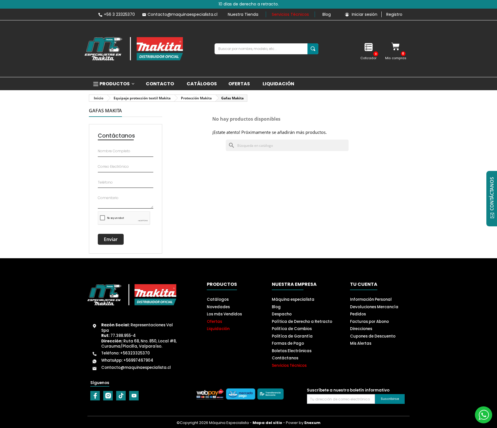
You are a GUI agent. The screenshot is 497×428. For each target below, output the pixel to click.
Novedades (218, 307)
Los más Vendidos (224, 314)
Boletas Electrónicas (291, 351)
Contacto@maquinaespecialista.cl (136, 367)
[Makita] (134, 48)
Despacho (282, 314)
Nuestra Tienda (243, 14)
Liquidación (218, 328)
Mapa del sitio (267, 422)
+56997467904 (138, 360)
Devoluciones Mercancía (374, 307)
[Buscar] (312, 48)
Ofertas (214, 321)
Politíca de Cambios (292, 328)
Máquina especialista (293, 299)
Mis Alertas (360, 343)
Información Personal (371, 299)
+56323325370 (135, 353)
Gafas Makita (105, 111)
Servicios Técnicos (290, 14)
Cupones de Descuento (372, 336)
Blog (326, 14)
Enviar (111, 239)
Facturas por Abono (369, 321)
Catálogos (218, 299)
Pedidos (358, 314)
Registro (394, 14)
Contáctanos (285, 358)
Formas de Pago (288, 343)
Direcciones (361, 328)
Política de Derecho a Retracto (302, 321)
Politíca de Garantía (292, 336)
